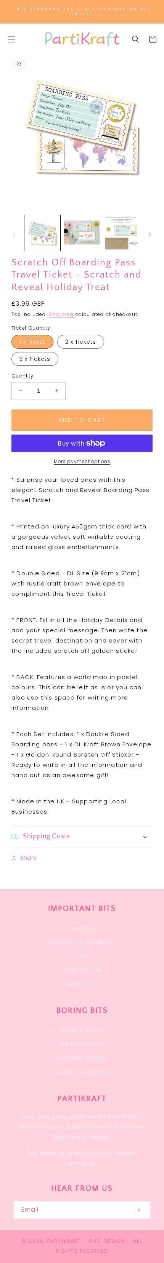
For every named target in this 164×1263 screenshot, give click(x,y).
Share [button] (28, 858)
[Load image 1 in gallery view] (42, 233)
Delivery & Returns (82, 942)
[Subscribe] (137, 1210)
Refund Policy (82, 1044)
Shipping (61, 314)
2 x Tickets (80, 342)
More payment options (82, 461)
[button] (11, 39)
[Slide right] (149, 235)
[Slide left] (14, 235)
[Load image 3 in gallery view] (121, 233)
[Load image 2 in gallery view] (82, 233)
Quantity (22, 375)
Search (82, 928)
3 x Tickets (34, 359)
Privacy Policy (82, 1030)
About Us (82, 984)
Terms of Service (82, 1072)
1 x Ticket (32, 342)
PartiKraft (64, 1241)
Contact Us (82, 970)
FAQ (82, 956)
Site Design (107, 1241)
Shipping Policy (82, 1058)
